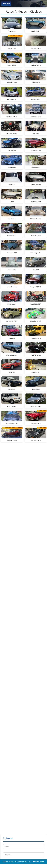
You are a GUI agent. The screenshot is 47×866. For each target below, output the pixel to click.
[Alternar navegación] (43, 4)
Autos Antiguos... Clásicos (24, 11)
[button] (23, 839)
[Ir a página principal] (6, 3)
